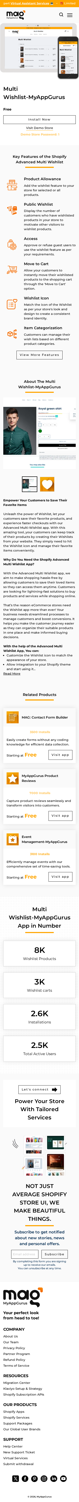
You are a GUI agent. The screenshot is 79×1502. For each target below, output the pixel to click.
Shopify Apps (13, 1412)
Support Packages (17, 1423)
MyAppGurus (44, 1496)
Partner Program (16, 1354)
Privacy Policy (14, 1348)
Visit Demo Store (39, 128)
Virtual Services (15, 1458)
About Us (10, 1336)
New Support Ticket (19, 1452)
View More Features (39, 355)
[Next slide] (44, 2)
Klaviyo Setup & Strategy (22, 1389)
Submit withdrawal (18, 1464)
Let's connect (35, 1089)
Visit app (60, 755)
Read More (11, 674)
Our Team (11, 1342)
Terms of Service (16, 1366)
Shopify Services (16, 1417)
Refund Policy (14, 1360)
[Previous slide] (41, 2)
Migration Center (16, 1383)
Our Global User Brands (21, 1429)
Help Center (13, 1446)
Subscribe (55, 1254)
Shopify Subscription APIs (23, 1394)
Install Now (39, 119)
